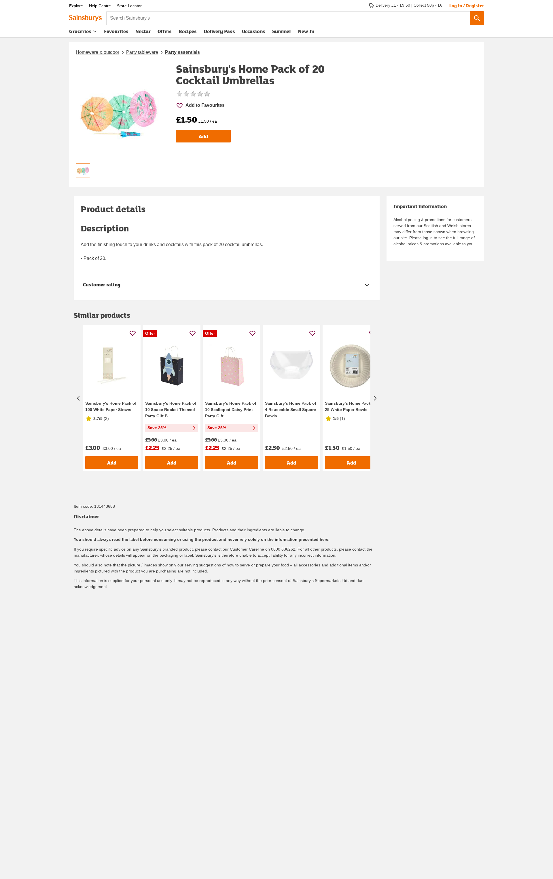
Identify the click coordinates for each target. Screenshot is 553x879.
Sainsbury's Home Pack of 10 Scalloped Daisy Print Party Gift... (230, 409)
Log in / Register (466, 5)
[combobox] (288, 18)
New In (306, 31)
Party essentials (182, 52)
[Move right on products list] (375, 398)
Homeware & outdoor (97, 52)
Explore (76, 5)
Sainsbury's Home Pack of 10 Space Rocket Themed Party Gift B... (170, 409)
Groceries (80, 31)
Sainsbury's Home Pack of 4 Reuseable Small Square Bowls (290, 409)
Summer (281, 31)
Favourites (116, 31)
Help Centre (100, 5)
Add (203, 136)
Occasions (253, 31)
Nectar (143, 31)
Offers (165, 31)
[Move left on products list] (78, 398)
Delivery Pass (219, 32)
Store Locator (129, 5)
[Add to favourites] (132, 333)
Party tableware (142, 52)
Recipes (188, 31)
